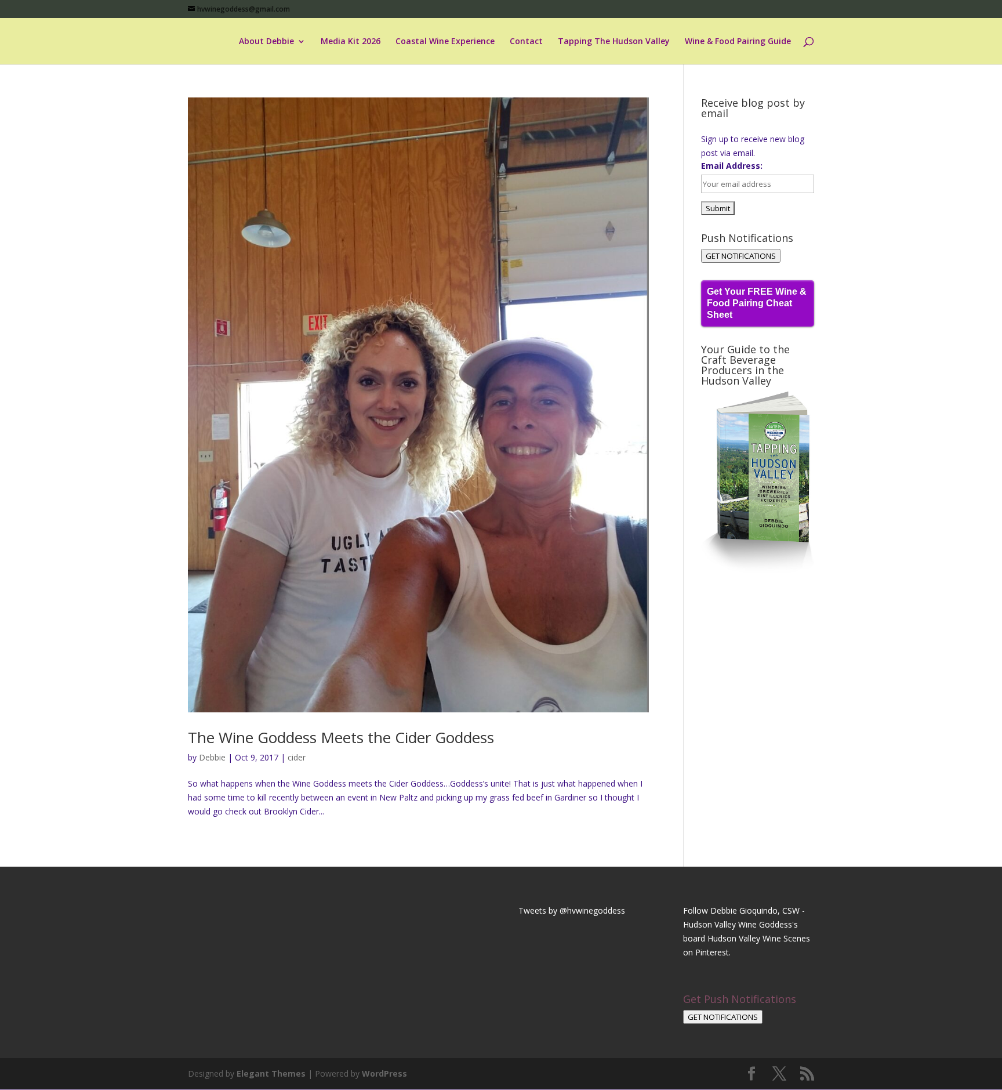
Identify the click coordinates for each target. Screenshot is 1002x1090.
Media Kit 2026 (350, 41)
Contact (526, 41)
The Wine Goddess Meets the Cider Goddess (341, 737)
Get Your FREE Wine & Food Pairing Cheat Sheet (757, 303)
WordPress (384, 1073)
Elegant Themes (271, 1073)
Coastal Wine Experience (445, 41)
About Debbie (266, 41)
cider (297, 757)
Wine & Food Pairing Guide (738, 41)
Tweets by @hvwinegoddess (571, 910)
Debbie (212, 757)
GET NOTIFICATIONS (741, 256)
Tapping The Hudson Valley (614, 41)
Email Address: (732, 165)
